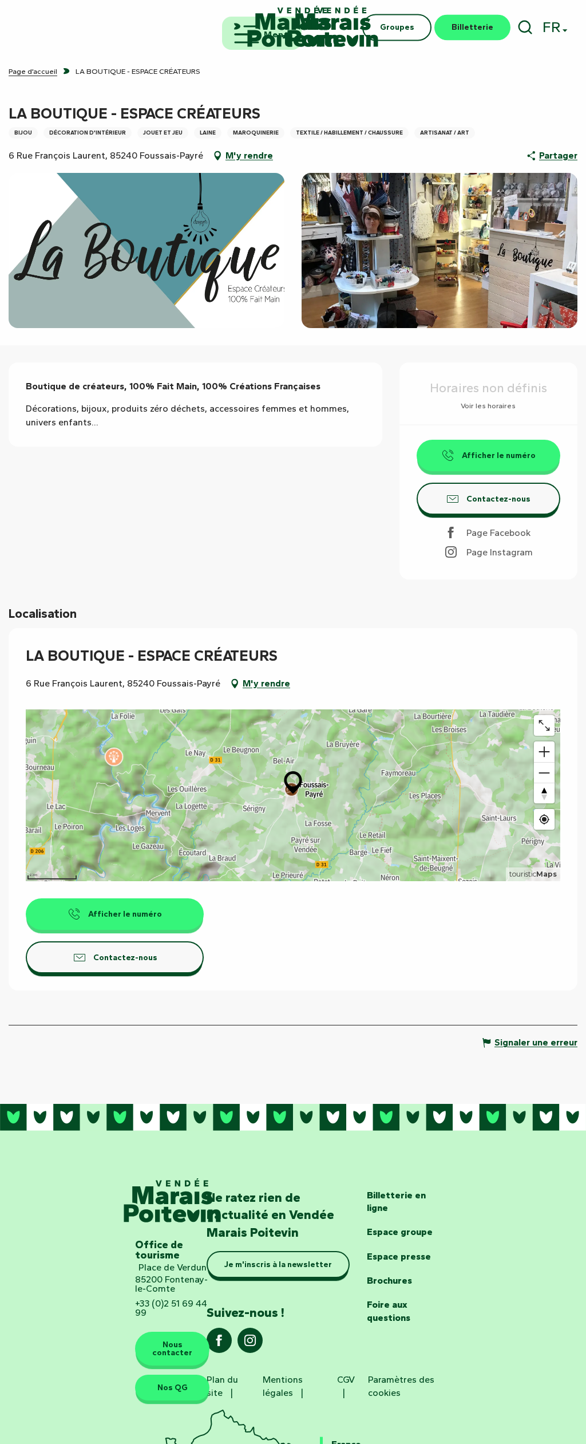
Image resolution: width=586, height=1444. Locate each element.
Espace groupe (400, 1231)
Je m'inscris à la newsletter (278, 1264)
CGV (346, 1379)
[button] (525, 27)
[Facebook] (219, 1344)
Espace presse (399, 1256)
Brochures (389, 1280)
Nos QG (172, 1387)
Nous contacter (172, 1348)
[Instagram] (250, 1344)
